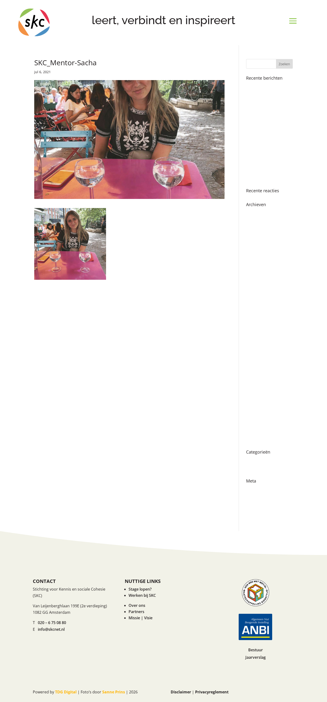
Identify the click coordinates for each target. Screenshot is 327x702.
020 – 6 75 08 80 (52, 622)
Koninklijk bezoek (262, 85)
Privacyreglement (212, 692)
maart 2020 (256, 430)
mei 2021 (254, 388)
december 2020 (260, 414)
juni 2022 (254, 329)
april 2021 (255, 397)
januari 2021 (257, 405)
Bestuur (255, 650)
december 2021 (260, 355)
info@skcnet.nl (51, 629)
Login (251, 488)
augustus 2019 (259, 439)
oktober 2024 (258, 237)
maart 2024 (256, 262)
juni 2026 (254, 212)
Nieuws (253, 459)
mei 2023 (254, 296)
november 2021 (260, 363)
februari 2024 (258, 271)
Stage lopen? (140, 589)
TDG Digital (66, 692)
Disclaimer (181, 692)
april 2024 (255, 254)
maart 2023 (256, 304)
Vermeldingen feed (263, 496)
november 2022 (260, 313)
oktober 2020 (258, 422)
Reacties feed (258, 505)
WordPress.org (259, 513)
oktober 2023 (258, 287)
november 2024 (260, 228)
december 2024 (260, 220)
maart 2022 (256, 346)
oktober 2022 (258, 321)
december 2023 (260, 279)
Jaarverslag (255, 657)
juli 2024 (253, 245)
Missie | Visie (140, 617)
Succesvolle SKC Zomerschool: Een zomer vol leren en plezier (268, 171)
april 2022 (255, 338)
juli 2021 (253, 380)
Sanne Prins (113, 692)
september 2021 (261, 371)
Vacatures (255, 468)
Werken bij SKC (142, 595)
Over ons (137, 605)
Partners (136, 611)
